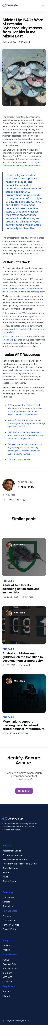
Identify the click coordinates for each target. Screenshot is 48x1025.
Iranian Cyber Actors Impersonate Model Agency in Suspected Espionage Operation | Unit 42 (26, 423)
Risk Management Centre (14, 859)
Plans (5, 877)
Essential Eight (9, 964)
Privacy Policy (9, 929)
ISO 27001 (7, 973)
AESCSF (6, 960)
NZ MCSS (7, 982)
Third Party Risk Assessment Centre (20, 864)
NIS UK (6, 996)
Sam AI (6, 872)
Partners (6, 916)
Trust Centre (8, 920)
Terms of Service (10, 925)
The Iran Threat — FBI (19, 459)
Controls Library (10, 868)
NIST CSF (7, 977)
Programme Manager (12, 855)
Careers (6, 902)
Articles (6, 950)
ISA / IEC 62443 (10, 969)
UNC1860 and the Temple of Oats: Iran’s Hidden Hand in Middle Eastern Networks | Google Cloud (26, 435)
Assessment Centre (11, 851)
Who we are (8, 897)
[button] (43, 6)
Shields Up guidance (12, 339)
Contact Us (7, 906)
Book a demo (24, 791)
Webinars (7, 945)
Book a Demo (9, 881)
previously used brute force (21, 370)
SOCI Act (6, 991)
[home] (10, 5)
